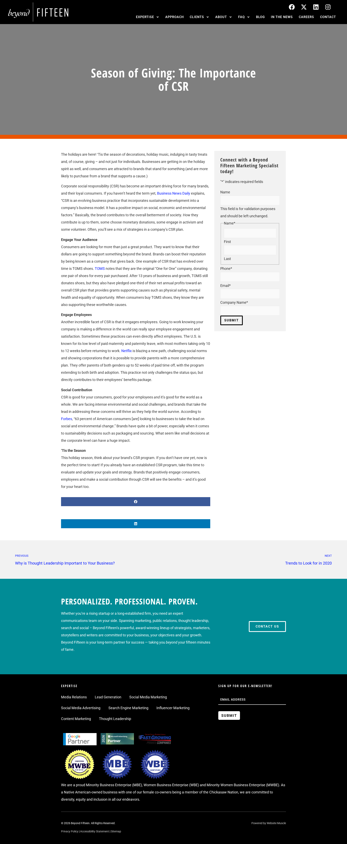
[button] (135, 501)
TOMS (100, 268)
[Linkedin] (316, 7)
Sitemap (116, 831)
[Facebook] (292, 7)
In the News (282, 17)
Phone (226, 268)
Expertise (145, 17)
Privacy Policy (69, 831)
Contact (328, 17)
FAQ (241, 17)
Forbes (66, 419)
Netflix (126, 351)
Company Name (234, 302)
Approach (174, 17)
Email (225, 285)
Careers (306, 17)
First (227, 242)
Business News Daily (173, 193)
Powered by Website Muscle (268, 823)
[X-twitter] (304, 7)
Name (225, 192)
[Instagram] (328, 7)
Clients (197, 17)
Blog (260, 17)
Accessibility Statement (94, 831)
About (221, 17)
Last (227, 259)
